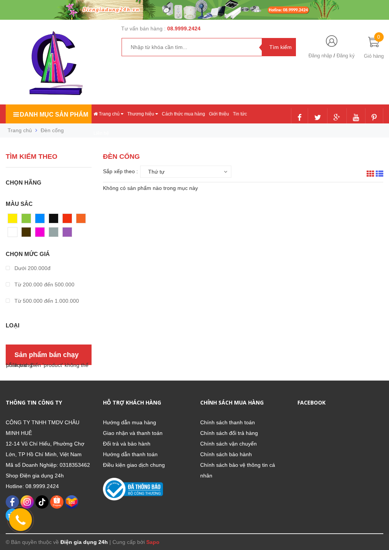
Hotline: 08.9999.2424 (32, 486)
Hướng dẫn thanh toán (130, 454)
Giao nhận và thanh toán (133, 433)
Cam (82, 220)
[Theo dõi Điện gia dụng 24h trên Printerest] (374, 118)
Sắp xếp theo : (120, 171)
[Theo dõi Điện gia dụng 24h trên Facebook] (299, 118)
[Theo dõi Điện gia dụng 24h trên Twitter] (317, 118)
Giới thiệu (219, 114)
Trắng (15, 234)
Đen (54, 220)
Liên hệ (101, 133)
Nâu (27, 234)
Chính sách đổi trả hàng (229, 433)
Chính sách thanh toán (227, 422)
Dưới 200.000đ (32, 268)
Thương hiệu (141, 114)
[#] (194, 9)
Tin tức (240, 114)
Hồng (41, 234)
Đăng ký (346, 55)
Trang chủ (109, 114)
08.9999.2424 (184, 28)
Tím (67, 234)
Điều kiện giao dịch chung (134, 465)
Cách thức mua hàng (183, 114)
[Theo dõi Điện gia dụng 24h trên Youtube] (356, 118)
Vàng (14, 220)
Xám (54, 234)
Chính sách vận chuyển (228, 444)
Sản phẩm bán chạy (46, 355)
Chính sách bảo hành (226, 454)
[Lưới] (370, 175)
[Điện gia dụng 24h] (57, 63)
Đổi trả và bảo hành (126, 444)
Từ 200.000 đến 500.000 (43, 284)
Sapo (153, 542)
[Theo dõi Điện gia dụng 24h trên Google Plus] (337, 118)
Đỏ (66, 220)
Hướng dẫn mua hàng (129, 422)
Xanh (28, 220)
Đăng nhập (320, 55)
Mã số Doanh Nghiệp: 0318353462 (48, 465)
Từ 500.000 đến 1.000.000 (46, 301)
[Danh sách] (379, 175)
